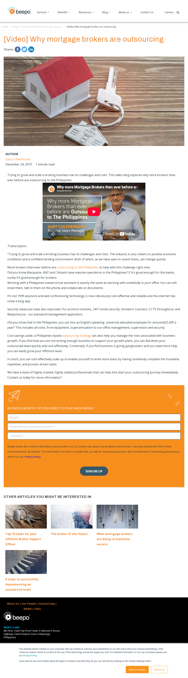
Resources (85, 12)
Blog (105, 12)
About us (124, 12)
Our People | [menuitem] (30, 603)
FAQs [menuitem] (38, 608)
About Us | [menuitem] (14, 603)
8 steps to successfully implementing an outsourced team (21, 584)
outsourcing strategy (76, 336)
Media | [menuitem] (29, 608)
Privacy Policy (30, 655)
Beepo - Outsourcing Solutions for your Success (37, 26)
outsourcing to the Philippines (78, 267)
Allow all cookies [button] (137, 669)
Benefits (63, 12)
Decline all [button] (159, 669)
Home (5, 26)
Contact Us (146, 12)
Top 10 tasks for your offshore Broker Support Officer (23, 539)
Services (42, 12)
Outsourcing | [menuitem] (48, 603)
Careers (169, 12)
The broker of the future (69, 534)
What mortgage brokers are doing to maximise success (115, 539)
